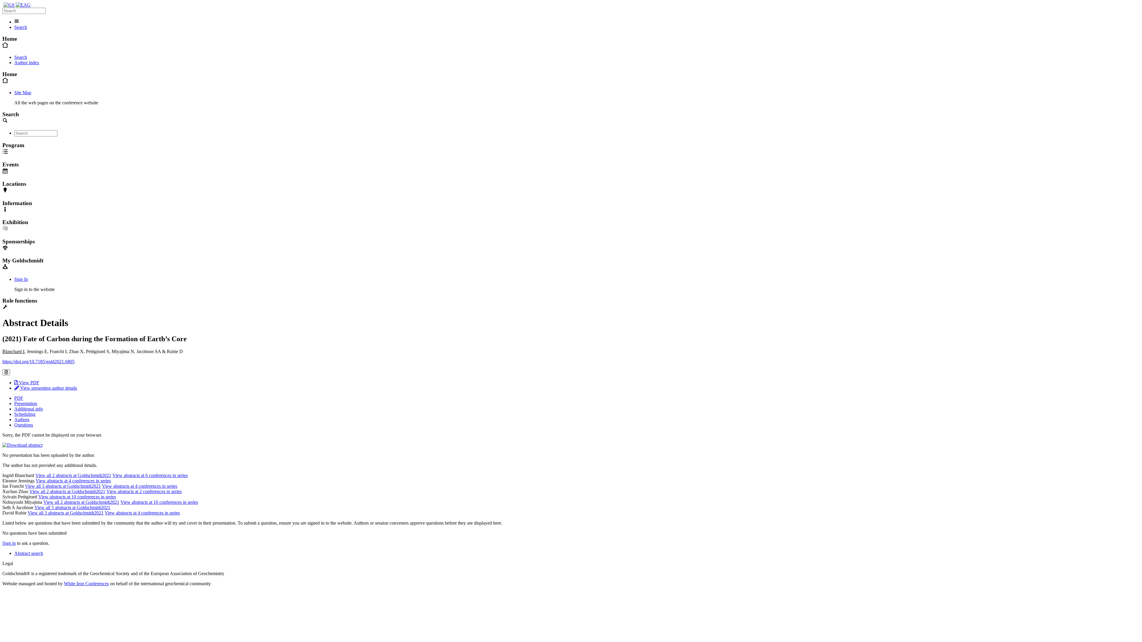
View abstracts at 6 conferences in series (150, 475)
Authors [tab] (21, 419)
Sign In (21, 279)
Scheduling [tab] (24, 414)
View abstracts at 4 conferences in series (73, 480)
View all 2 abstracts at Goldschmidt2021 (73, 475)
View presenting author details (48, 388)
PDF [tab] (18, 398)
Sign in (9, 543)
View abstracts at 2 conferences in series (144, 491)
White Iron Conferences (86, 583)
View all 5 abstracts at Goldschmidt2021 (72, 507)
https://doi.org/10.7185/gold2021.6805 (38, 361)
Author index (26, 62)
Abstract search (28, 553)
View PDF (28, 382)
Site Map (22, 92)
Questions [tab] (23, 424)
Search (20, 27)
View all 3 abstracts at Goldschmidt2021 (63, 486)
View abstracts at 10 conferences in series (77, 496)
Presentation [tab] (25, 403)
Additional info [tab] (28, 408)
